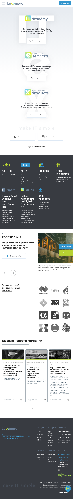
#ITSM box (20, 362)
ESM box (40, 440)
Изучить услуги (36, 78)
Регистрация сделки (64, 440)
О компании (51, 454)
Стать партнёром (63, 437)
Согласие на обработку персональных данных (16, 436)
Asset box (40, 437)
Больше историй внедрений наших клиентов (11, 288)
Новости (50, 457)
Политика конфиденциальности (11, 435)
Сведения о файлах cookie (10, 438)
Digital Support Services (50, 433)
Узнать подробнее (37, 115)
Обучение (40, 454)
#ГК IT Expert (13, 362)
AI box (39, 431)
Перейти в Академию (37, 41)
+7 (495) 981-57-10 (64, 454)
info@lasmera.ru (63, 457)
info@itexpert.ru (63, 460)
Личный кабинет (63, 443)
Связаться (65, 3)
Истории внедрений (64, 434)
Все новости (36, 409)
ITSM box (40, 434)
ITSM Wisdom (52, 438)
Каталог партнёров (64, 431)
